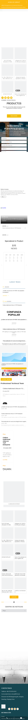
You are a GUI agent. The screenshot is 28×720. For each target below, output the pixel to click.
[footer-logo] (3, 706)
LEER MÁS (14, 597)
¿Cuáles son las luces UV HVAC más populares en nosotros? (14, 320)
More (3, 196)
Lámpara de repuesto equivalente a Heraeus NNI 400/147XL (20, 78)
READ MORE (14, 116)
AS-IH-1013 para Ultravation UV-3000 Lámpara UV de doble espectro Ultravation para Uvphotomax (7, 61)
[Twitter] (8, 98)
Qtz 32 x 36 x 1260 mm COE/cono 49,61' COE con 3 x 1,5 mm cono (7, 591)
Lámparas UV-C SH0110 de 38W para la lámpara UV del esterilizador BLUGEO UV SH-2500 (20, 61)
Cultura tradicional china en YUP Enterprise (11, 228)
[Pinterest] (18, 709)
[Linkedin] (5, 98)
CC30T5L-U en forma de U (20, 591)
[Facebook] (2, 98)
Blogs (6, 301)
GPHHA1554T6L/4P (7, 94)
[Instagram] (11, 98)
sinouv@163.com (15, 694)
